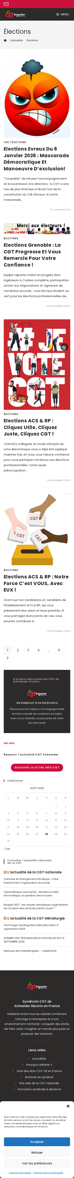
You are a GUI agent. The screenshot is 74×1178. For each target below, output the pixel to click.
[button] (68, 1106)
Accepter (37, 1142)
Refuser (37, 1153)
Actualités (39, 1059)
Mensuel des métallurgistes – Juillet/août (30, 951)
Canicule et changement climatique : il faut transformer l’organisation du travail (31, 880)
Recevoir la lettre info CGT (37, 767)
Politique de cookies (20, 1172)
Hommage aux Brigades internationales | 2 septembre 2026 (31, 927)
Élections (19, 142)
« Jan (7, 849)
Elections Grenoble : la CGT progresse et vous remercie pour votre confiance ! (32, 255)
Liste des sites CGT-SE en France (39, 1071)
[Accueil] (5, 40)
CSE (6, 142)
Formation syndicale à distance (39, 1089)
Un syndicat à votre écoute (37, 703)
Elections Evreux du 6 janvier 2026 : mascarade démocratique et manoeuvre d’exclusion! (36, 159)
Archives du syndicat (39, 1077)
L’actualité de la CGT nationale (34, 872)
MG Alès (9, 743)
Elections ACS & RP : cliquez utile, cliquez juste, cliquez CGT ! (30, 427)
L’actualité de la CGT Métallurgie (36, 918)
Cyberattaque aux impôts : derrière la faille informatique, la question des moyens (31, 893)
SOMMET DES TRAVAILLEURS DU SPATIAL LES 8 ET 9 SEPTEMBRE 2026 (34, 939)
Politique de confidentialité (48, 1172)
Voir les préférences (37, 1163)
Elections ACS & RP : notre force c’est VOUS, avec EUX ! (36, 583)
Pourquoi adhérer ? (39, 1065)
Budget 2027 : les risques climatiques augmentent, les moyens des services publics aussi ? (36, 906)
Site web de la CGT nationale (39, 1083)
